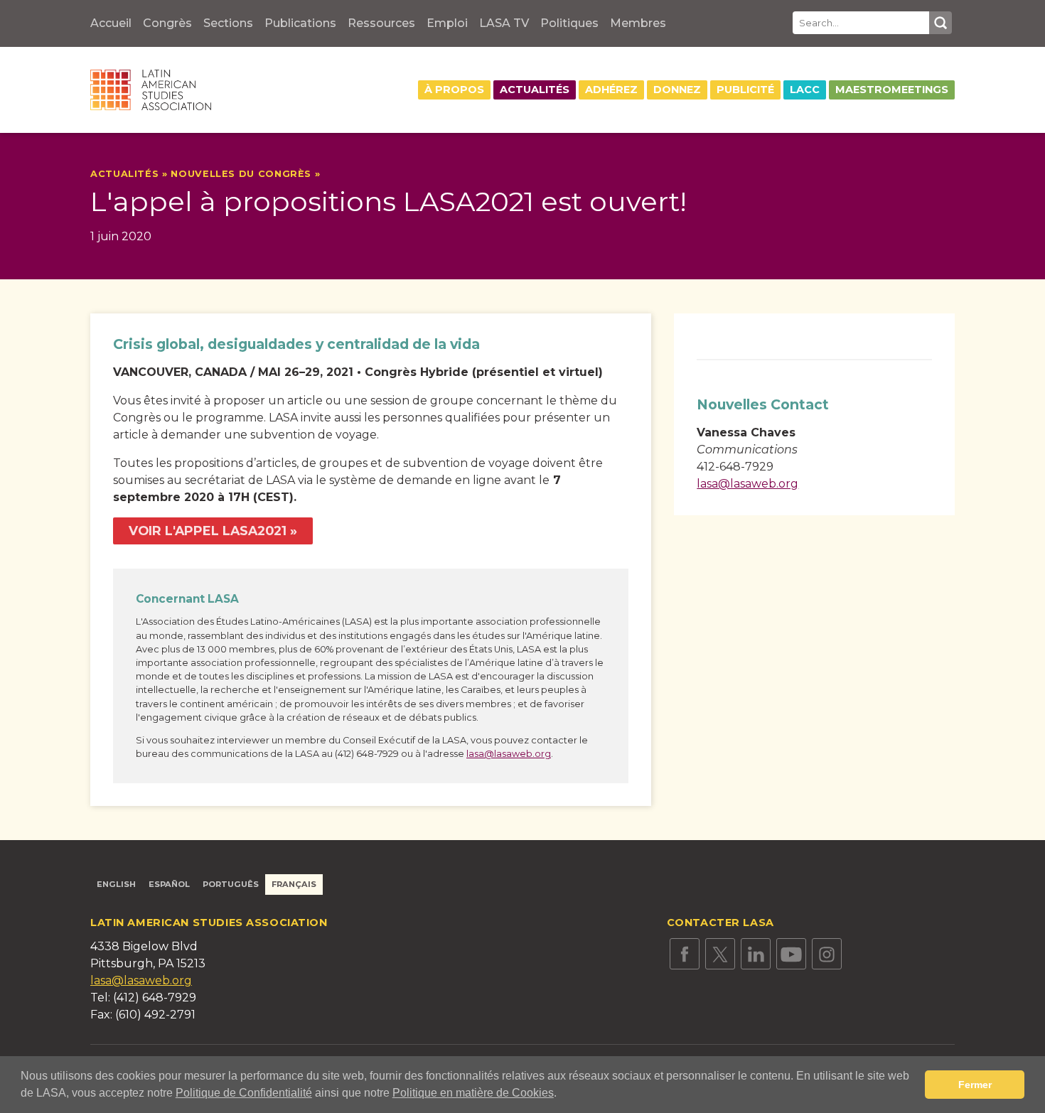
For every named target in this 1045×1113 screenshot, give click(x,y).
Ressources (381, 23)
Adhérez (611, 89)
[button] (561, 1094)
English (116, 884)
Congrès (167, 23)
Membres (638, 23)
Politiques (569, 23)
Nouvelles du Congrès (241, 173)
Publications (300, 23)
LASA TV (504, 23)
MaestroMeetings (891, 89)
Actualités (534, 89)
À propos (454, 89)
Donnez (677, 89)
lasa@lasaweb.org (508, 753)
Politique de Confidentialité (244, 1093)
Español (169, 884)
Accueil (111, 23)
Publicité (745, 89)
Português (231, 884)
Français (294, 884)
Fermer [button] (975, 1084)
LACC (805, 89)
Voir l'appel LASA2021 (207, 530)
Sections (228, 23)
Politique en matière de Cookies (473, 1093)
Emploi (447, 23)
